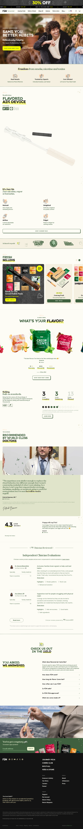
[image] (41, 3)
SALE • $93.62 (58, 300)
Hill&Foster (69, 825)
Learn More (47, 416)
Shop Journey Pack (41, 231)
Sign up (30, 748)
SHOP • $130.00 (10, 299)
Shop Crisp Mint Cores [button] (41, 377)
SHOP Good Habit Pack (11, 48)
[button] (64, 11)
